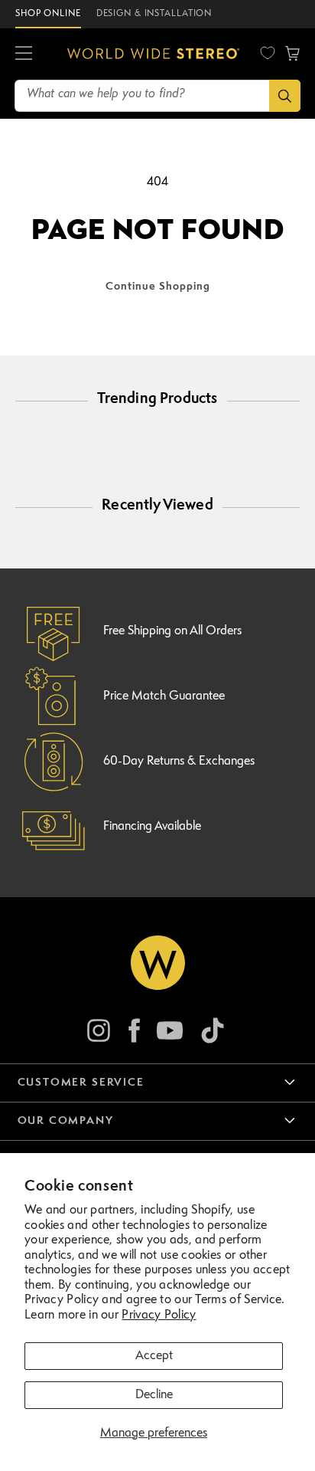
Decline (154, 1395)
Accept (154, 1356)
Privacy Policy (159, 1315)
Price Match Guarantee (164, 696)
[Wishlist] (267, 53)
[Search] (284, 96)
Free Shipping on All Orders (172, 631)
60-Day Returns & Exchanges (179, 761)
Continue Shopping (158, 286)
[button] (23, 53)
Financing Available (152, 827)
